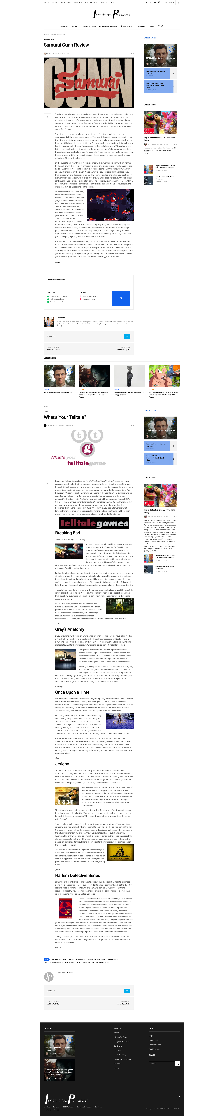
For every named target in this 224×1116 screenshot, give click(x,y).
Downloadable (49, 39)
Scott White (153, 64)
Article (46, 411)
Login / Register (169, 2)
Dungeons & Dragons (81, 2)
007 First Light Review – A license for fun (58, 393)
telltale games (69, 962)
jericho (104, 959)
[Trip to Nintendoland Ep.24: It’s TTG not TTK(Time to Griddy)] (148, 169)
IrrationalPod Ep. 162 (123, 350)
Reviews (54, 2)
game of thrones (68, 959)
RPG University (120, 1055)
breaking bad (56, 959)
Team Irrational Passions (55, 425)
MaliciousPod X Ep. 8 (53, 1004)
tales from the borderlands (53, 962)
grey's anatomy (81, 959)
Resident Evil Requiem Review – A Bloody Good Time (155, 86)
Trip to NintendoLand (123, 1059)
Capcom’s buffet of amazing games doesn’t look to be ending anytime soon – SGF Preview (93, 395)
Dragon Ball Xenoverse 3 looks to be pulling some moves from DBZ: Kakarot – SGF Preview (163, 395)
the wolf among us (102, 962)
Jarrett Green (52, 53)
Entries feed (153, 1040)
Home (46, 34)
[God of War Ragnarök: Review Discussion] (148, 180)
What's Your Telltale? (53, 350)
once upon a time (113, 959)
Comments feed (155, 1045)
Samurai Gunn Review (123, 1004)
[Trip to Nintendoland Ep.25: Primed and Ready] (160, 122)
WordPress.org (154, 1049)
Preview (81, 389)
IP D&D (118, 1050)
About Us (46, 2)
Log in (151, 1036)
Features (104, 2)
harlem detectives (94, 959)
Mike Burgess (152, 144)
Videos (112, 2)
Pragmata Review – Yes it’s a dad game (156, 73)
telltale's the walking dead (85, 962)
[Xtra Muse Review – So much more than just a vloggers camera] (129, 376)
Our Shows (93, 2)
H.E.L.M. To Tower (65, 2)
